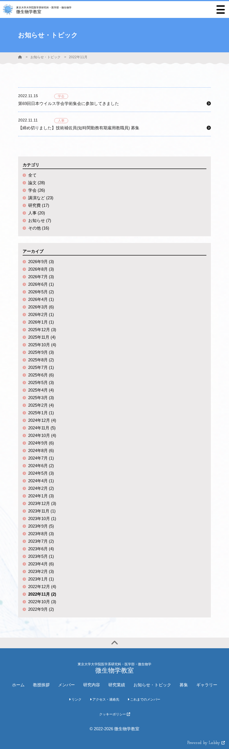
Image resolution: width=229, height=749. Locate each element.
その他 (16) (38, 228)
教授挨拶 (41, 684)
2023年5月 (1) (41, 556)
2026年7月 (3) (41, 276)
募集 (184, 684)
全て (32, 175)
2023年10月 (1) (42, 518)
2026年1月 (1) (41, 322)
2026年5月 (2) (41, 291)
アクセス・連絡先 (105, 699)
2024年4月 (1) (41, 480)
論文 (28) (36, 182)
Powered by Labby (204, 743)
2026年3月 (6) (41, 307)
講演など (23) (40, 197)
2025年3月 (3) (41, 397)
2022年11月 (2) (42, 594)
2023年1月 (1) (41, 579)
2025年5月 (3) (41, 382)
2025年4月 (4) (41, 390)
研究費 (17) (38, 205)
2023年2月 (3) (41, 571)
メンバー (66, 684)
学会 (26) (36, 190)
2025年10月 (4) (42, 344)
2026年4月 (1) (41, 299)
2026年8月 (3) (41, 269)
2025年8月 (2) (41, 359)
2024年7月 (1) (41, 458)
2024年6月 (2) (41, 465)
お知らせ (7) (39, 220)
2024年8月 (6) (41, 450)
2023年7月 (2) (41, 541)
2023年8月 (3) (41, 533)
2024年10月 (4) (42, 435)
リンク (76, 699)
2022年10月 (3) (42, 601)
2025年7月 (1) (41, 367)
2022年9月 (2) (41, 609)
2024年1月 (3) (41, 495)
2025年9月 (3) (41, 352)
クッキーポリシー (113, 714)
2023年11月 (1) (42, 511)
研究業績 (116, 684)
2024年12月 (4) (42, 420)
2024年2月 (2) (41, 488)
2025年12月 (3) (42, 329)
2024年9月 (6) (41, 443)
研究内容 (91, 684)
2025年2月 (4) (41, 405)
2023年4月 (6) (41, 563)
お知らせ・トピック (45, 57)
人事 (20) (36, 212)
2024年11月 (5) (42, 427)
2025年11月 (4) (42, 337)
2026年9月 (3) (41, 261)
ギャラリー (206, 684)
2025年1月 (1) (41, 412)
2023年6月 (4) (41, 548)
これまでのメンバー (144, 699)
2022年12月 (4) (42, 586)
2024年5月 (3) (41, 473)
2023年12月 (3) (42, 503)
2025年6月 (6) (41, 375)
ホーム (18, 684)
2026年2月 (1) (41, 314)
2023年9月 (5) (41, 526)
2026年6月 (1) (41, 284)
